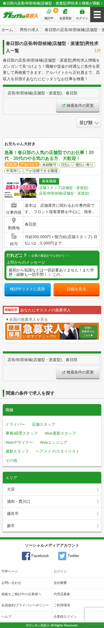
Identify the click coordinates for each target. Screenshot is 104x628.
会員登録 (65, 18)
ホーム (7, 29)
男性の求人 (29, 29)
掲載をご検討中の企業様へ (21, 594)
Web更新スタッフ (60, 433)
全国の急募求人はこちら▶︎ (88, 331)
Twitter (73, 555)
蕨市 (11, 525)
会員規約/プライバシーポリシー (25, 605)
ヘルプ (6, 617)
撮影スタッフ (17, 451)
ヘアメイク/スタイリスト (58, 451)
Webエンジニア (53, 442)
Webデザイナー (19, 442)
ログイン (82, 18)
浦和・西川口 (18, 501)
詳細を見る (76, 289)
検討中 (50, 14)
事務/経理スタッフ (22, 433)
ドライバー (15, 424)
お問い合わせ (11, 583)
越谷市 (13, 513)
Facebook (39, 555)
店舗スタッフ (43, 424)
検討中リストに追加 (27, 289)
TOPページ (9, 571)
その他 (11, 460)
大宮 (11, 489)
